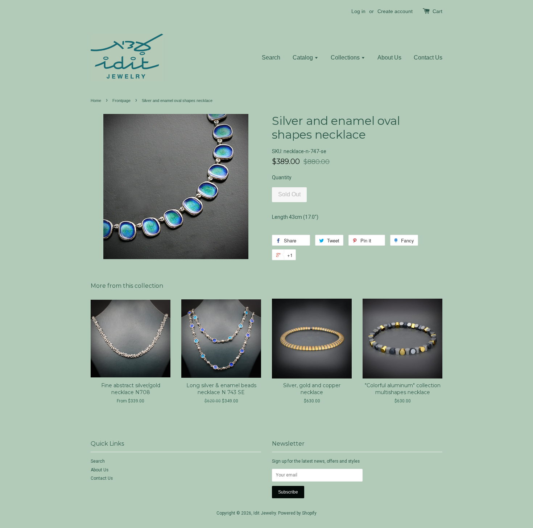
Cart (437, 11)
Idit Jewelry (264, 513)
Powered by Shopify (297, 513)
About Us (389, 57)
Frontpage (121, 100)
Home (96, 100)
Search (271, 57)
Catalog (303, 57)
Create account (395, 11)
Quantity (282, 177)
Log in (358, 11)
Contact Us (428, 57)
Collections (346, 57)
